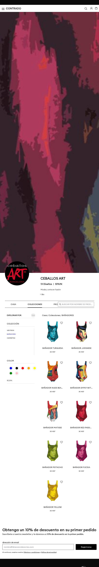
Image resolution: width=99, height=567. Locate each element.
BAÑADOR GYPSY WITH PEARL (81, 388)
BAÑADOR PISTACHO (52, 467)
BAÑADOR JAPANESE (81, 348)
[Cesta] (96, 8)
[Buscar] (86, 8)
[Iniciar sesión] (91, 8)
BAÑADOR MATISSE (52, 427)
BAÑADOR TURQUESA (52, 348)
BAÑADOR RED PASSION (81, 427)
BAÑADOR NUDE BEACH (52, 388)
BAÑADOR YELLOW (53, 507)
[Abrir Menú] (3, 8)
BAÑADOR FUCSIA (81, 467)
